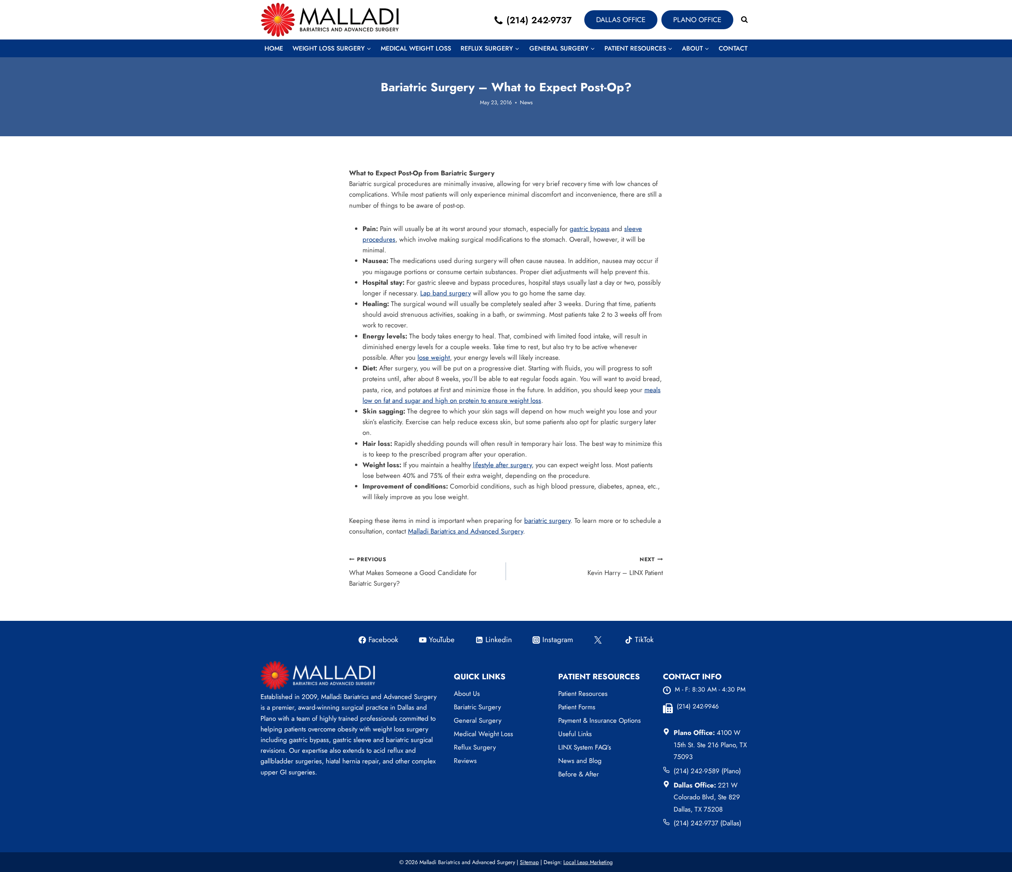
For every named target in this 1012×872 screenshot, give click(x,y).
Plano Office (697, 20)
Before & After (578, 774)
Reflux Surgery (475, 747)
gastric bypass (590, 228)
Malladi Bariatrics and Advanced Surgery (465, 531)
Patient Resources (583, 693)
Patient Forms (576, 707)
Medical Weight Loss (416, 48)
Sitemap (529, 862)
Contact (733, 48)
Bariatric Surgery (477, 707)
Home (273, 48)
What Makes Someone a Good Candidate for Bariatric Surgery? (413, 571)
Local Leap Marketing (588, 862)
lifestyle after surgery (502, 465)
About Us (467, 693)
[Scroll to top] (990, 838)
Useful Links (575, 734)
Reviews (465, 760)
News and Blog (580, 760)
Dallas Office (621, 20)
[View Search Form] (744, 20)
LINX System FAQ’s (584, 747)
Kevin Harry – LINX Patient (625, 566)
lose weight (433, 357)
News (526, 102)
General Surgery (477, 720)
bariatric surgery (547, 520)
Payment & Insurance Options (599, 720)
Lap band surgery (445, 293)
